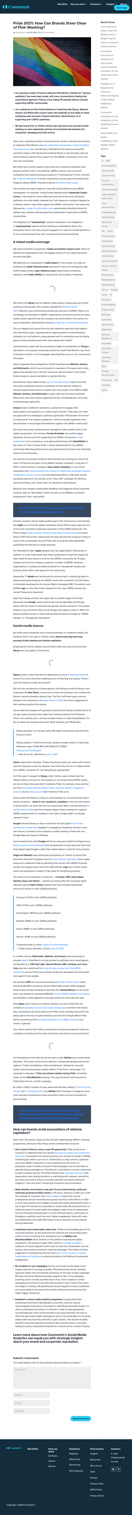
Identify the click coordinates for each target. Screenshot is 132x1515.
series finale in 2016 (52, 700)
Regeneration (107, 329)
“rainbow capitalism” (26, 178)
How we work (77, 4)
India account (36, 792)
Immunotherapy (107, 256)
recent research (53, 1196)
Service (51, 1466)
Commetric (20, 32)
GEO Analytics (76, 1471)
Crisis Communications (108, 205)
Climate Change (108, 171)
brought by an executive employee (71, 322)
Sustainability (107, 380)
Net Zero (105, 290)
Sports (104, 366)
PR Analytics (106, 300)
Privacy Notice (97, 1496)
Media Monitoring (108, 285)
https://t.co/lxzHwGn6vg (55, 944)
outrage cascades (72, 1243)
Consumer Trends (108, 176)
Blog (40, 32)
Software (52, 1456)
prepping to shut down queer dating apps (45, 1008)
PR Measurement (108, 310)
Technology (106, 385)
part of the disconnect (58, 382)
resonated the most (74, 1173)
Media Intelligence (108, 280)
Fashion (110, 231)
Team (92, 1471)
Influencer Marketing (109, 261)
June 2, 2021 (52, 754)
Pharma (104, 295)
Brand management (109, 166)
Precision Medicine (109, 305)
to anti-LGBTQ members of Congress (72, 994)
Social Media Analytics (106, 350)
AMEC (108, 161)
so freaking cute (34, 1091)
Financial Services (108, 236)
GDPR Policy (96, 1489)
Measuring (74, 1459)
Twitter (104, 390)
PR (111, 295)
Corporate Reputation (110, 190)
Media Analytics (107, 275)
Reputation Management (107, 336)
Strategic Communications (108, 373)
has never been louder (67, 182)
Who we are (96, 1466)
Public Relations (107, 325)
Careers (94, 1478)
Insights (110, 4)
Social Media (106, 343)
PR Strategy (106, 315)
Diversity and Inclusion (106, 224)
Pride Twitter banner (70, 982)
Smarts (51, 1461)
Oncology (114, 290)
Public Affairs (107, 320)
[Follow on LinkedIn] (113, 1469)
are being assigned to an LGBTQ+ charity (57, 1019)
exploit (25, 960)
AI (102, 161)
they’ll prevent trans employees (28, 845)
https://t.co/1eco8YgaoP (28, 750)
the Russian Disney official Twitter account (43, 788)
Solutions (95, 4)
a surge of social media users (39, 208)
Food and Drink (107, 241)
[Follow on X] (118, 1469)
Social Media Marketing (106, 359)
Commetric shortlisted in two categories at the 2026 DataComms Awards (109, 120)
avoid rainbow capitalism (64, 859)
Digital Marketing (108, 217)
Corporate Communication (107, 183)
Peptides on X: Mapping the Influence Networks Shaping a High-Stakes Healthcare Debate (110, 96)
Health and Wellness (109, 251)
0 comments (49, 32)
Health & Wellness (108, 246)
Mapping (73, 1453)
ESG (103, 231)
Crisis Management (109, 212)
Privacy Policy (97, 1484)
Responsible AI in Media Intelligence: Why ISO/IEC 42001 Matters (109, 141)
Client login (121, 7)
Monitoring (74, 1465)
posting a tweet (77, 675)
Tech (116, 380)
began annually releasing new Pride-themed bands (52, 533)
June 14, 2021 (57, 948)
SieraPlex (62, 4)
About (123, 4)
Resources (95, 1459)
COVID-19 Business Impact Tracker (109, 196)
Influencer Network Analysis (109, 268)
